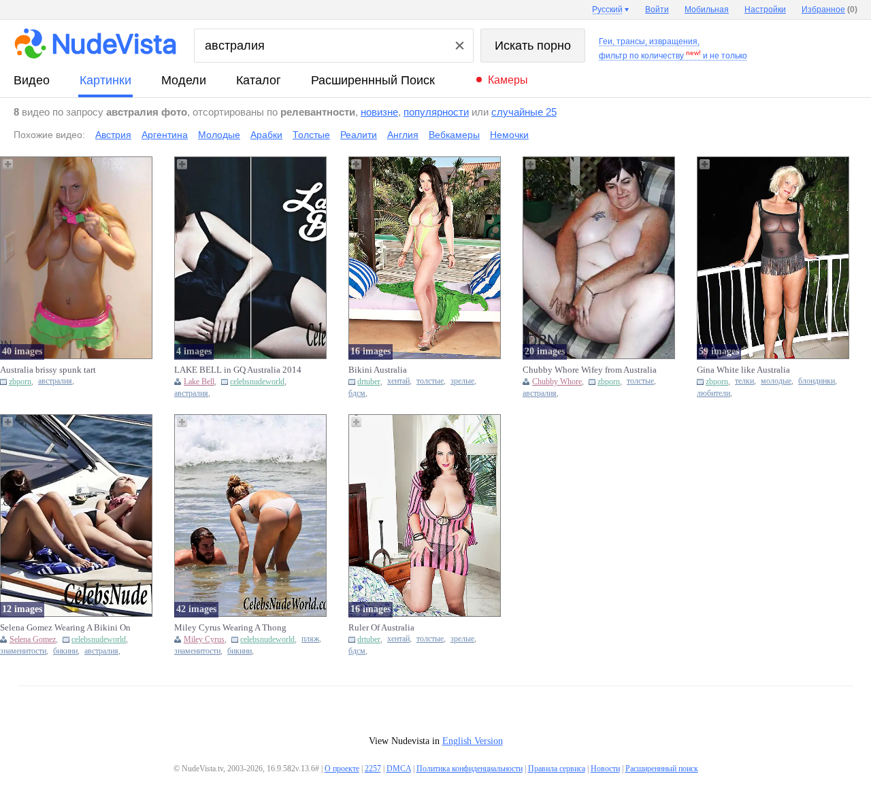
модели (183, 80)
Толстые (311, 134)
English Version (472, 741)
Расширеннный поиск (373, 80)
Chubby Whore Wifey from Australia (590, 370)
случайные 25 (524, 112)
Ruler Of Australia (381, 627)
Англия (402, 134)
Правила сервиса (556, 768)
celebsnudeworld (257, 381)
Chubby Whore (557, 381)
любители (713, 393)
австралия (55, 381)
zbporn (20, 381)
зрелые (462, 381)
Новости (605, 768)
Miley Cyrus (204, 639)
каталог (258, 80)
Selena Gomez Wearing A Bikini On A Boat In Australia (65, 627)
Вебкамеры (454, 134)
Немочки (509, 134)
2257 (373, 768)
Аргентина (165, 134)
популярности (436, 112)
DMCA (399, 768)
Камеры (508, 80)
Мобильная (707, 9)
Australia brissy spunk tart (48, 370)
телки (744, 381)
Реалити (358, 134)
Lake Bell (199, 381)
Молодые (219, 134)
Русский (607, 9)
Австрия (113, 134)
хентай (398, 381)
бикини (65, 651)
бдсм (356, 393)
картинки (105, 80)
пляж (310, 639)
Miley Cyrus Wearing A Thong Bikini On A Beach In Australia (230, 627)
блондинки (816, 381)
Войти (657, 9)
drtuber (368, 381)
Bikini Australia (377, 370)
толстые (430, 381)
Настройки (765, 9)
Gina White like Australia (743, 370)
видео (32, 80)
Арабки (266, 134)
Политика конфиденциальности (469, 768)
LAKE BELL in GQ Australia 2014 (237, 370)
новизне (379, 112)
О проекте (342, 768)
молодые (776, 381)
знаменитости (23, 651)
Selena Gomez (33, 639)
